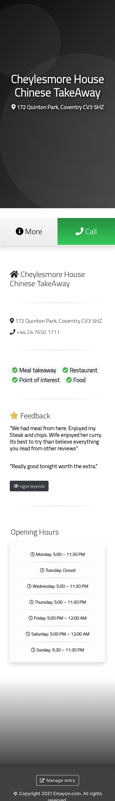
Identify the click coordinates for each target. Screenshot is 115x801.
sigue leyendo (31, 486)
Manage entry (60, 780)
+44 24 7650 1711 (37, 332)
